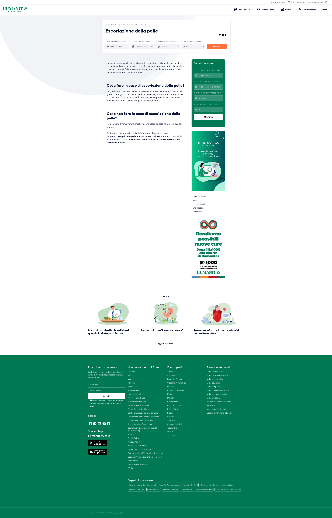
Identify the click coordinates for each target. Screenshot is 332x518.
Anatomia (171, 375)
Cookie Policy (133, 438)
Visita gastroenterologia (217, 394)
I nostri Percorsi (309, 10)
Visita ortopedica (214, 386)
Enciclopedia (116, 25)
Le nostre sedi (244, 10)
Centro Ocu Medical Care (138, 409)
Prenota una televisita (298, 2)
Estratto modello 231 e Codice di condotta (145, 453)
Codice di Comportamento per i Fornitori (145, 457)
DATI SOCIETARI (118, 513)
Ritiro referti (133, 460)
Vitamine (171, 435)
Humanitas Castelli (227, 485)
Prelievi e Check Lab (136, 398)
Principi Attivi (172, 409)
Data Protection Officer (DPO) (140, 449)
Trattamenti (172, 428)
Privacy (131, 434)
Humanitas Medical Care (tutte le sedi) (142, 485)
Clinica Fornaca (186, 490)
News (324, 9)
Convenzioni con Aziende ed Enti (141, 420)
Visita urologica (213, 398)
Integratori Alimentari (176, 390)
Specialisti (171, 420)
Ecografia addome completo (219, 401)
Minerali (170, 398)
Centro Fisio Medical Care (138, 405)
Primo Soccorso (128, 25)
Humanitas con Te (317, 2)
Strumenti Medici (174, 424)
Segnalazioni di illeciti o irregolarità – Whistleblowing (143, 429)
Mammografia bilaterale (217, 409)
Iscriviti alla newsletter (278, 2)
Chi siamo (132, 371)
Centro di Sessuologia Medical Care (143, 413)
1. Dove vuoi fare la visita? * (117, 41)
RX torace (211, 405)
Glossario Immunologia (176, 383)
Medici (288, 10)
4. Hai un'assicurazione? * (192, 41)
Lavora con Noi (134, 394)
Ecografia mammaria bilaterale (220, 413)
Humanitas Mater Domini (209, 485)
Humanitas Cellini (153, 490)
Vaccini (170, 432)
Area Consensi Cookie (137, 445)
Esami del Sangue (174, 379)
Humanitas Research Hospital (169, 485)
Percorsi (131, 383)
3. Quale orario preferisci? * (167, 41)
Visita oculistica (213, 383)
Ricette (170, 413)
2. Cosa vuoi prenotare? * (141, 41)
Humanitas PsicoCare (137, 401)
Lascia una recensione (137, 464)
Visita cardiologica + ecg (217, 375)
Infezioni (170, 386)
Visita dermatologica (215, 371)
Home (107, 25)
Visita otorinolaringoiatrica (218, 390)
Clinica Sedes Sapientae (204, 490)
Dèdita (130, 468)
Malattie (170, 394)
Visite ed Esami (267, 10)
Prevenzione (172, 401)
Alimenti (170, 371)
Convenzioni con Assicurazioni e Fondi (144, 416)
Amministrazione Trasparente (140, 424)
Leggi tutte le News (165, 343)
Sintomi (170, 416)
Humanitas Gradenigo (170, 490)
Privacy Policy (134, 442)
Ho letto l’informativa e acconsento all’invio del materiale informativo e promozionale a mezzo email (106, 403)
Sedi (130, 375)
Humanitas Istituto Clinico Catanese (228, 490)
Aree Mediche (199, 211)
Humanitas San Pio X (190, 485)
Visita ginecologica (215, 379)
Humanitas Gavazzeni (136, 490)
